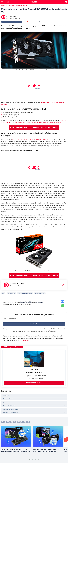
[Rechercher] (5, 2)
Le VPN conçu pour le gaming (12, 347)
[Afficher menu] (2, 1)
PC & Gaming (11, 5)
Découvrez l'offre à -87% (34, 383)
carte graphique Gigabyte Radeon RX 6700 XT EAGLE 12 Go (31, 139)
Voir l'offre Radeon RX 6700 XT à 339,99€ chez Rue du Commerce (34, 127)
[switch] (62, 2)
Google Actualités (26, 302)
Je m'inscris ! (34, 324)
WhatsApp (39, 302)
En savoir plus (25, 340)
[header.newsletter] (8, 2)
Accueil (3, 5)
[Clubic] (34, 2)
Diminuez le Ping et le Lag (34, 372)
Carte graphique (21, 5)
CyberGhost (34, 369)
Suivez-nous (12, 21)
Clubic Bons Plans (12, 15)
